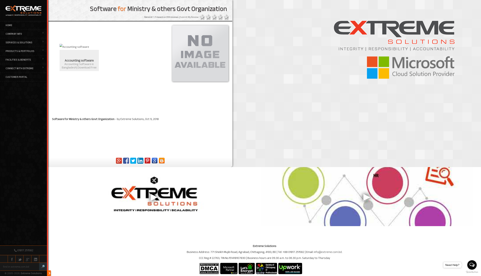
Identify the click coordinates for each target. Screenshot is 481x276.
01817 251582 (25, 250)
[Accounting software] (79, 47)
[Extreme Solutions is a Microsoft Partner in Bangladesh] (228, 268)
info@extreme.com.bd (328, 252)
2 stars (207, 17)
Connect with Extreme (19, 68)
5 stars (225, 17)
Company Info (14, 34)
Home (9, 25)
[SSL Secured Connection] (247, 268)
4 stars (219, 17)
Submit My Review (189, 17)
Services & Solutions (19, 42)
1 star (201, 17)
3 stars (213, 17)
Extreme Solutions (31, 273)
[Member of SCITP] (266, 268)
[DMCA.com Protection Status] (209, 268)
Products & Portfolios (20, 51)
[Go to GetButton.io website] (472, 272)
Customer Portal (16, 77)
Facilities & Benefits (18, 60)
